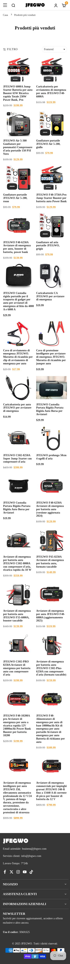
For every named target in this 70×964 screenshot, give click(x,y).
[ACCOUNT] (56, 5)
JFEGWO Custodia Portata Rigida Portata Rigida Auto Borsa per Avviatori (49, 409)
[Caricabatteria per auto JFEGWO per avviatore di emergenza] (18, 387)
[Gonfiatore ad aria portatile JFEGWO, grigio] (51, 225)
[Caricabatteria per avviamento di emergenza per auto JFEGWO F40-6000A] (51, 70)
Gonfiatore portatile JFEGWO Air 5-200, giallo (48, 144)
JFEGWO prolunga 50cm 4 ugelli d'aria (51, 457)
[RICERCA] (13, 5)
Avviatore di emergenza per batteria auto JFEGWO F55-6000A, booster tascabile (17, 615)
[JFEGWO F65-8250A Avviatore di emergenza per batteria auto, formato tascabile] (51, 540)
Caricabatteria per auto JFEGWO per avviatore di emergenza (17, 408)
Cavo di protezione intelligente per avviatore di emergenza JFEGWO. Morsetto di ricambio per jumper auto (51, 357)
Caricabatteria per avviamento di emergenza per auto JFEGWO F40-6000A (51, 91)
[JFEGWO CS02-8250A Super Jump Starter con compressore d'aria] (18, 438)
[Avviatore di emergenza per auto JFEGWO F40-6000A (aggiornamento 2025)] (51, 594)
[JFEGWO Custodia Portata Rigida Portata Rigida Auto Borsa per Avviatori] (51, 387)
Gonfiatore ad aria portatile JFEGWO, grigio (48, 245)
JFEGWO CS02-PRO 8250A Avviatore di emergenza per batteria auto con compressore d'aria (16, 668)
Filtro (12, 49)
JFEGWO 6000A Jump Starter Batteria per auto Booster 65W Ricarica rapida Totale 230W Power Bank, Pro (17, 93)
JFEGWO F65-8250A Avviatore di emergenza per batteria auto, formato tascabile (50, 561)
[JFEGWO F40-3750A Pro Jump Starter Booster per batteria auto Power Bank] (51, 178)
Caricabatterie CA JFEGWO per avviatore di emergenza (50, 296)
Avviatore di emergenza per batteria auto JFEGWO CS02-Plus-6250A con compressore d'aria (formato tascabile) (51, 668)
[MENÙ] (5, 5)
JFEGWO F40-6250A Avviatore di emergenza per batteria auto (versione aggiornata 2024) (50, 509)
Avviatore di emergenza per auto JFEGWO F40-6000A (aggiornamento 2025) (50, 615)
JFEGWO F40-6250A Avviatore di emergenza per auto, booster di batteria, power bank (17, 247)
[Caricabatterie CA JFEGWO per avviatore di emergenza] (51, 276)
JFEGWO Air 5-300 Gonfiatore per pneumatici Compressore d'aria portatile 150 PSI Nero (17, 147)
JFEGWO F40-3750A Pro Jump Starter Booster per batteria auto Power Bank (51, 198)
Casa (5, 14)
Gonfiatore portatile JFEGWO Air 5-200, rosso (15, 198)
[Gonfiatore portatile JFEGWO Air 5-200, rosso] (18, 178)
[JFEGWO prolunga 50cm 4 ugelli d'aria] (51, 438)
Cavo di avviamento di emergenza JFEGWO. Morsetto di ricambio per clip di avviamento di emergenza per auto (18, 357)
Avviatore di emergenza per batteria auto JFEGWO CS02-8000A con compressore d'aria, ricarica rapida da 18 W (17, 563)
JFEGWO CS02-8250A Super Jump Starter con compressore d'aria (17, 458)
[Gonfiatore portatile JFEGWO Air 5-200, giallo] (51, 124)
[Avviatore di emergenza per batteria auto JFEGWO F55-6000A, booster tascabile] (18, 594)
